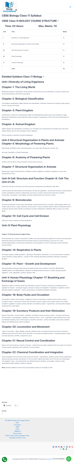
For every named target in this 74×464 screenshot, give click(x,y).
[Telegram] (63, 449)
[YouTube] (59, 447)
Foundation (17, 425)
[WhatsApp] (61, 449)
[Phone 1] (66, 449)
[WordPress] (67, 447)
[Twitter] (64, 447)
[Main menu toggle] (70, 7)
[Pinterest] (69, 447)
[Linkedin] (56, 447)
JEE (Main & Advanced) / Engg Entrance (17, 420)
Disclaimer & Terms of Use (17, 438)
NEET (17, 423)
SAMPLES (17, 431)
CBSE (17, 427)
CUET (17, 429)
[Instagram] (61, 447)
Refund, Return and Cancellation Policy (17, 435)
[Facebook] (53, 447)
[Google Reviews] (72, 447)
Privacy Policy (17, 433)
